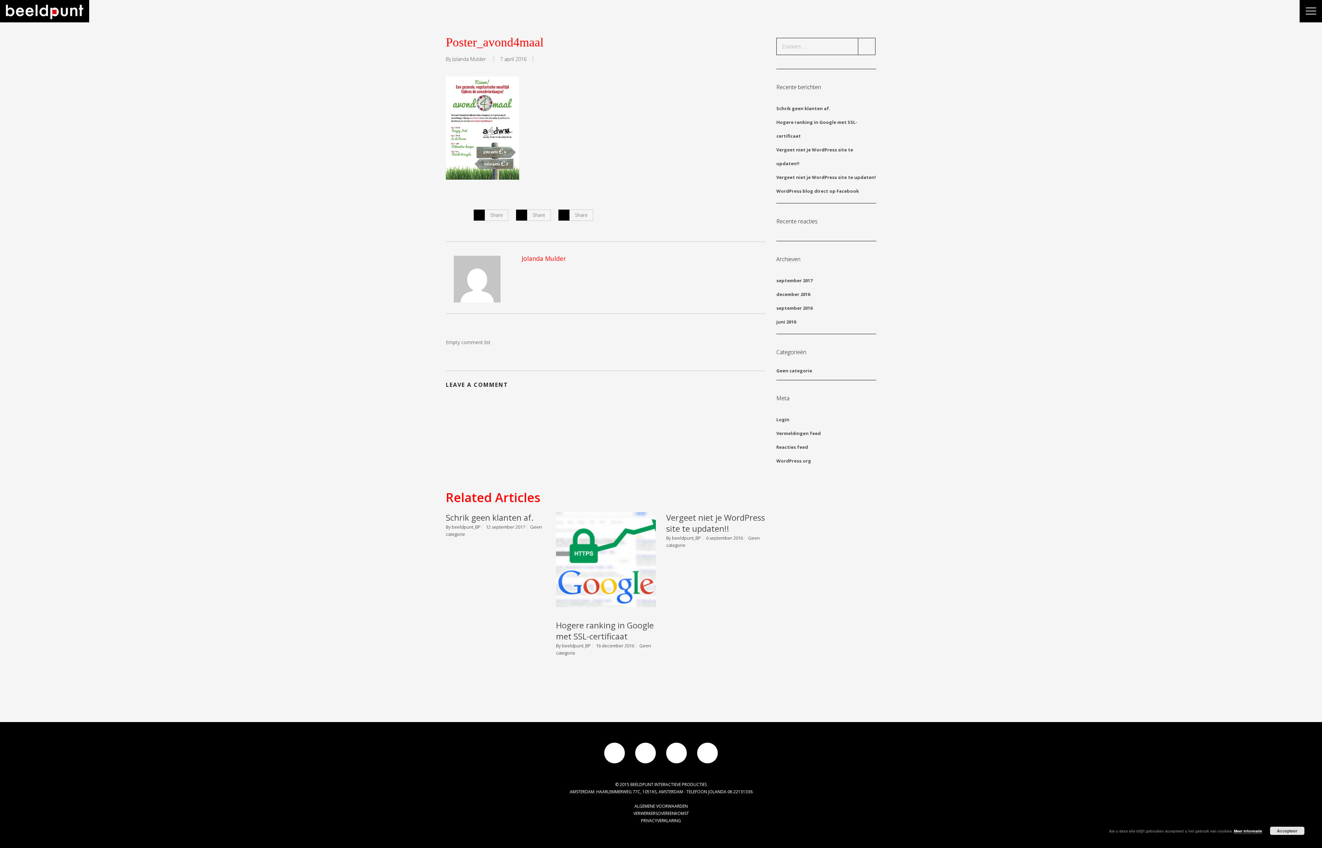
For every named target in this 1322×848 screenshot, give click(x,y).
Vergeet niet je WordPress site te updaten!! (715, 523)
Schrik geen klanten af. (490, 517)
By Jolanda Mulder (466, 59)
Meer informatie (1248, 831)
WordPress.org (793, 461)
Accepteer (1287, 831)
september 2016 (794, 308)
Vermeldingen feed (798, 433)
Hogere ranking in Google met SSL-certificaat (605, 630)
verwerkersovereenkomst (661, 813)
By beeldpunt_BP (463, 527)
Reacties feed (792, 447)
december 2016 (793, 294)
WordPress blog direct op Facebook (817, 191)
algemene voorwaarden (661, 806)
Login (782, 419)
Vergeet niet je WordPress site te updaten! (826, 177)
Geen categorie (794, 371)
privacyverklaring (661, 821)
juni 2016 (786, 322)
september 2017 (794, 280)
